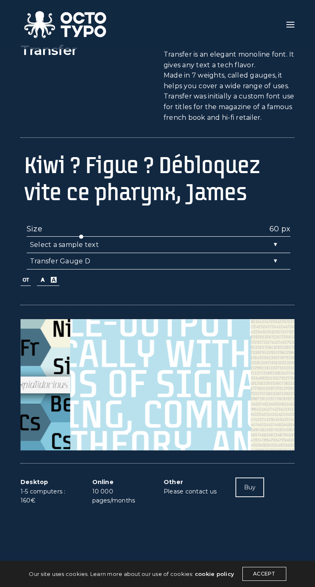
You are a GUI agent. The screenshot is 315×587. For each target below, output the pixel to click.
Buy (250, 487)
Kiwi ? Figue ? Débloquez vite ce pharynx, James (142, 178)
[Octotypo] (65, 24)
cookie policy (214, 574)
